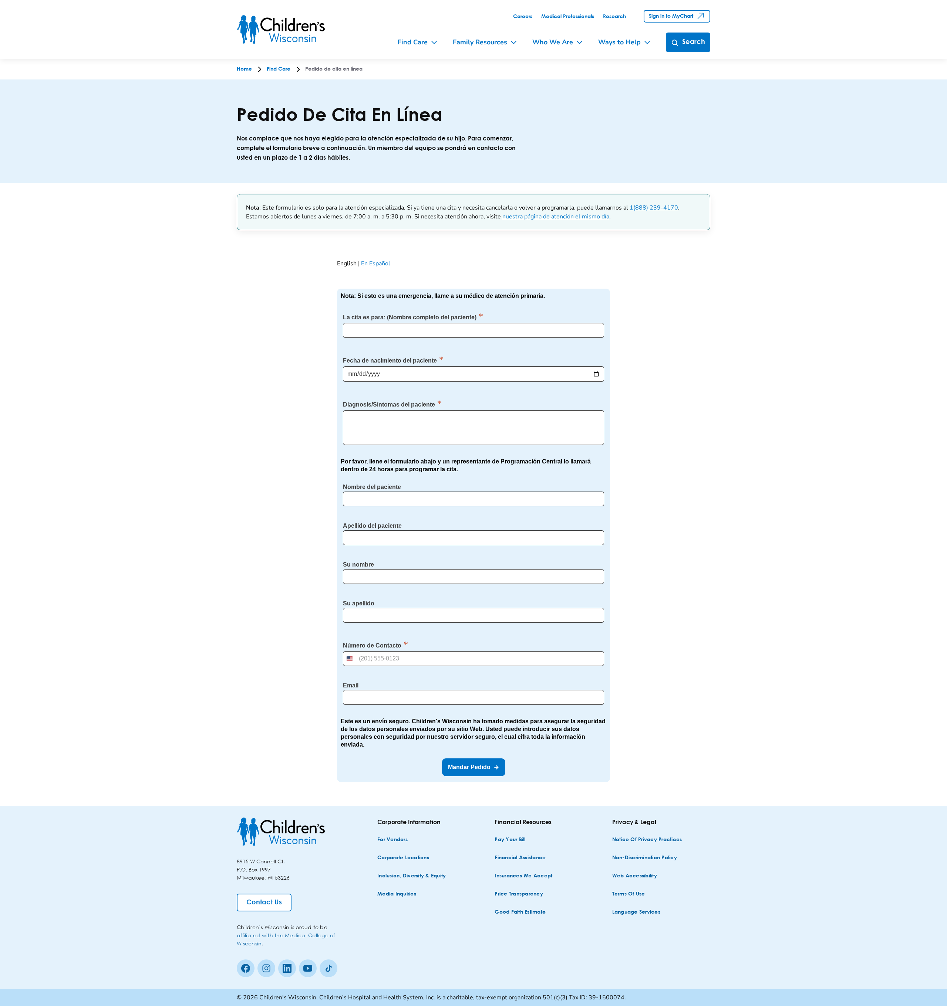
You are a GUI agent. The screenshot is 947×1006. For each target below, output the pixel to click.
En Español (375, 263)
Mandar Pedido (469, 767)
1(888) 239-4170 (654, 208)
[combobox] (350, 658)
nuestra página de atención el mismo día (555, 217)
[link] (522, 16)
